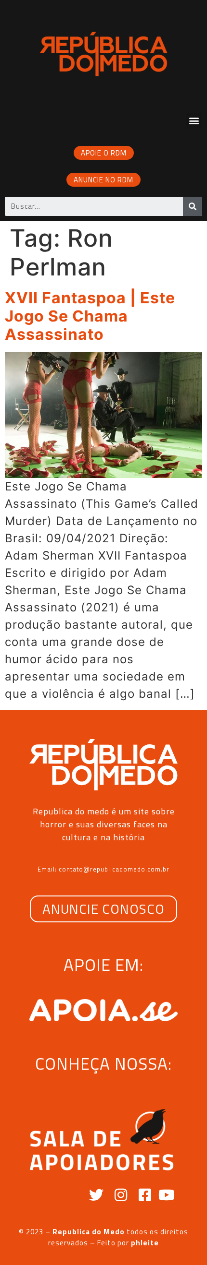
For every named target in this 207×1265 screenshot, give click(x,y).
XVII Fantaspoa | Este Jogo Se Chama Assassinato (90, 316)
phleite (145, 1242)
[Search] (192, 206)
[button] (194, 121)
